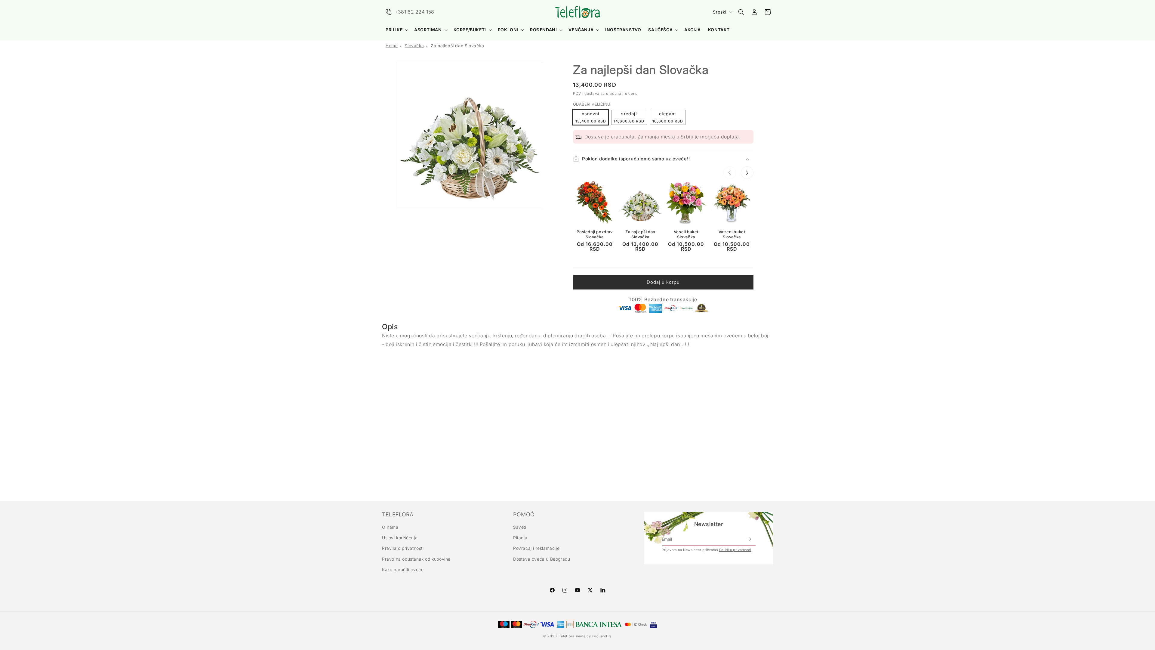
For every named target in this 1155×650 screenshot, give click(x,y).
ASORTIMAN (428, 29)
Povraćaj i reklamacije (536, 548)
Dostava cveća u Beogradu (541, 559)
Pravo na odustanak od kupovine (416, 559)
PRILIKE (394, 29)
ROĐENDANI (543, 29)
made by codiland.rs (594, 636)
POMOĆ (523, 514)
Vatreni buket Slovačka (732, 234)
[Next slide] (747, 172)
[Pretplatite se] (748, 539)
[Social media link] (602, 590)
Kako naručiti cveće (403, 569)
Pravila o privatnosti (403, 548)
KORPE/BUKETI (470, 29)
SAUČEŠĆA (660, 29)
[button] (396, 29)
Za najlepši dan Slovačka (457, 45)
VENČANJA (580, 29)
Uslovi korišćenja (399, 537)
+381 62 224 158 (414, 12)
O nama (390, 527)
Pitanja (520, 537)
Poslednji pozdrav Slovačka (594, 234)
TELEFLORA (397, 514)
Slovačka (414, 45)
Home (392, 45)
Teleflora (566, 636)
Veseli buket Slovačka (686, 234)
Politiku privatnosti (735, 550)
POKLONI (508, 29)
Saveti (519, 527)
